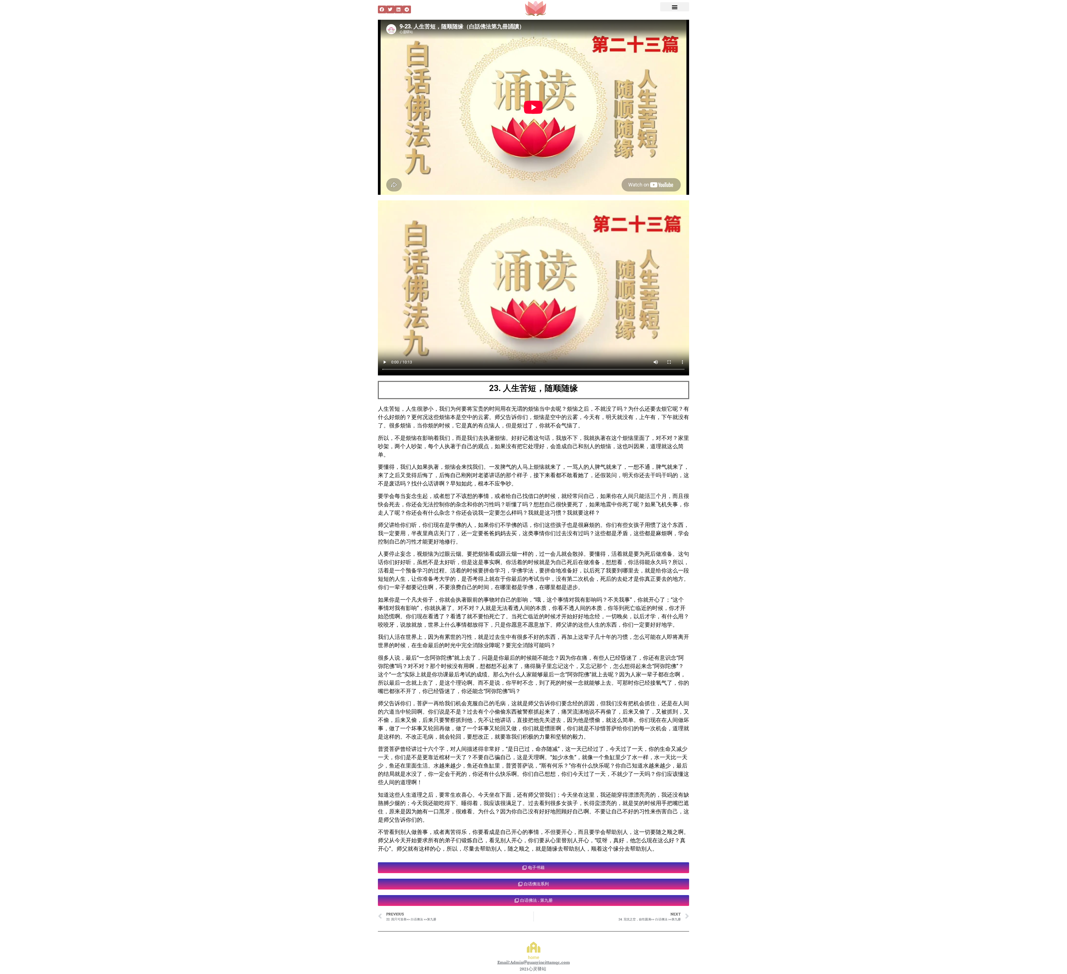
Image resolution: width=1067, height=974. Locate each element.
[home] (533, 947)
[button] (382, 9)
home (533, 957)
